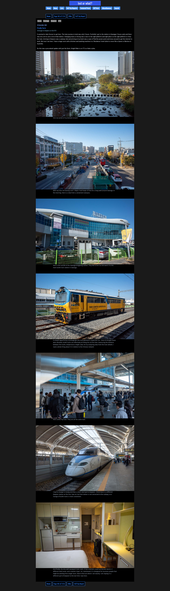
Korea (39, 21)
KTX (59, 21)
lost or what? (85, 3)
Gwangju (46, 21)
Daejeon (53, 21)
